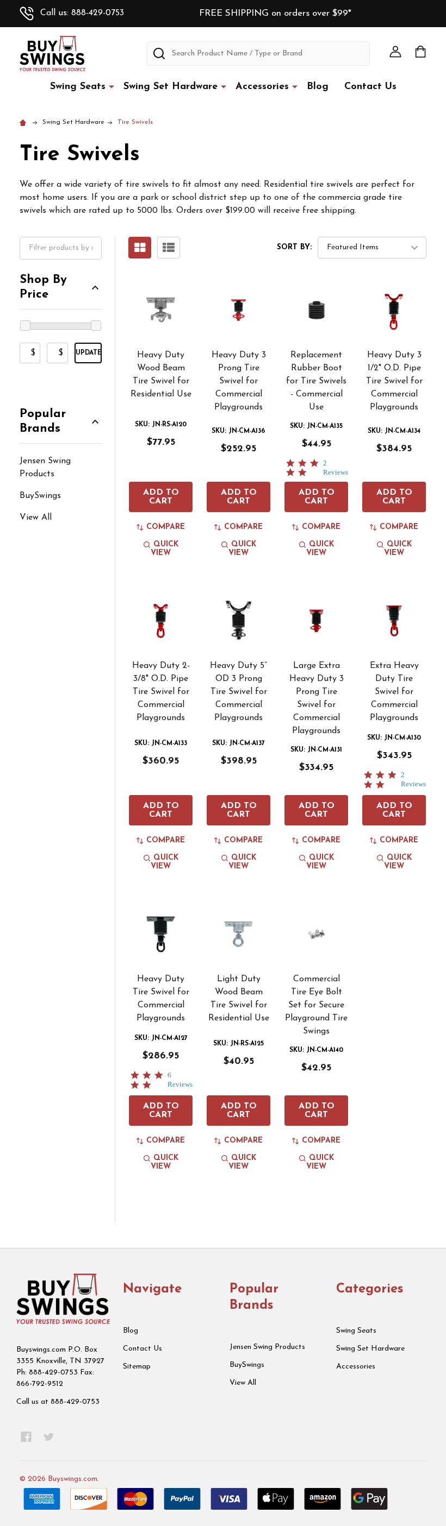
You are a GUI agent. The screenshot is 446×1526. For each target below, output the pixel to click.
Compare (165, 527)
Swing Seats (78, 87)
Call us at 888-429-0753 (58, 1402)
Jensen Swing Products (45, 467)
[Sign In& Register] (395, 52)
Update (89, 353)
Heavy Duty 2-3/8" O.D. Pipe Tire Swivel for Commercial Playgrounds (161, 691)
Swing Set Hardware (170, 87)
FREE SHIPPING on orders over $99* (275, 13)
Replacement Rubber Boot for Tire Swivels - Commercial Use (316, 381)
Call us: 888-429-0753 (82, 13)
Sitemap (137, 1367)
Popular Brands (43, 422)
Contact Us (370, 87)
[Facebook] (26, 1437)
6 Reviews (180, 1079)
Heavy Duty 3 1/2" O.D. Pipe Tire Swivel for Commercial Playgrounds (394, 381)
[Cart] (420, 52)
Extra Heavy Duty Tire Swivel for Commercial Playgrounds (394, 691)
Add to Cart (161, 497)
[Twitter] (49, 1437)
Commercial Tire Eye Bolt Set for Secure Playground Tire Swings (316, 1005)
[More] (111, 86)
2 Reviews (335, 467)
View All (36, 517)
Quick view (164, 548)
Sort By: (294, 247)
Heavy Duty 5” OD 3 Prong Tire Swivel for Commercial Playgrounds (238, 691)
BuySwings (40, 495)
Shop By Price (43, 287)
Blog (318, 87)
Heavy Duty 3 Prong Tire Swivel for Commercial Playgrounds (239, 381)
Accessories (262, 87)
